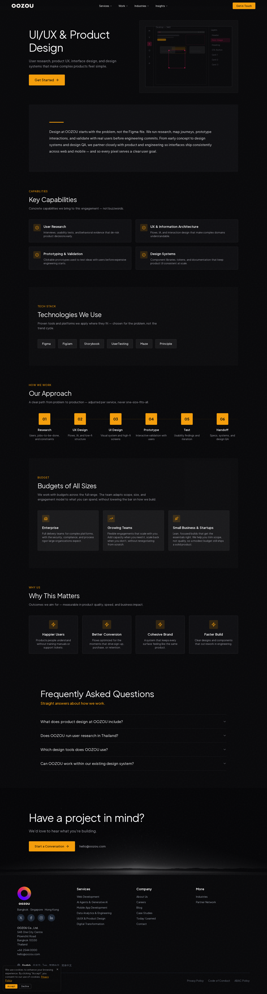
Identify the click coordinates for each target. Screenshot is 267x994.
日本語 (37, 965)
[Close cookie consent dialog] (57, 969)
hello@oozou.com (92, 846)
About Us (142, 896)
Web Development (88, 896)
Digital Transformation (90, 923)
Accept (11, 986)
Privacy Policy (195, 980)
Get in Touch (244, 5)
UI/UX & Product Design (91, 918)
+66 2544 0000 (27, 950)
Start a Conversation (49, 846)
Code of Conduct (219, 980)
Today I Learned (146, 918)
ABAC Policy (242, 980)
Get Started (44, 80)
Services (104, 5)
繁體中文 (54, 965)
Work (122, 5)
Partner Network (206, 902)
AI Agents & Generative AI (92, 902)
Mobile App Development (92, 907)
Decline (25, 986)
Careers (141, 902)
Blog (139, 907)
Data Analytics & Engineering (94, 913)
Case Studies (144, 913)
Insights (160, 5)
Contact (141, 923)
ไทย (45, 965)
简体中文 (67, 965)
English (26, 965)
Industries (140, 5)
